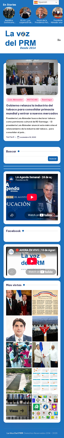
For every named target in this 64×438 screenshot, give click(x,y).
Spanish (42, 2)
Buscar (11, 151)
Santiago (47, 100)
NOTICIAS (32, 100)
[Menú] (58, 40)
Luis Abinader (15, 100)
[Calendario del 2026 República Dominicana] (45, 381)
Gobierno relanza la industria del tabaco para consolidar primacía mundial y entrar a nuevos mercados (32, 109)
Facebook (13, 231)
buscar (53, 158)
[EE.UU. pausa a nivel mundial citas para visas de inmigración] (19, 407)
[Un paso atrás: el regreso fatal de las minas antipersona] (45, 328)
